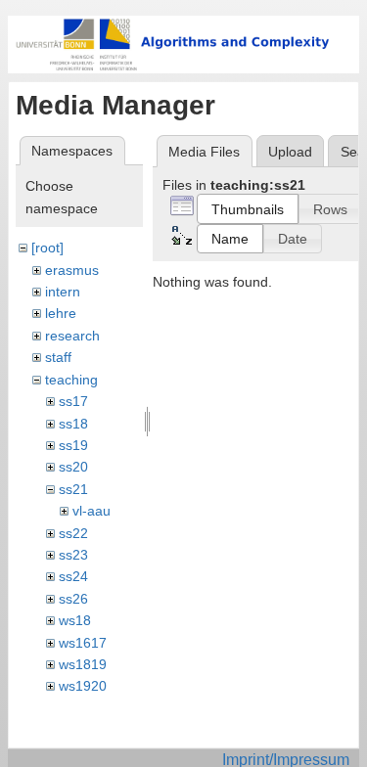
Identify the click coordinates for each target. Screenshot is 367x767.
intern (62, 291)
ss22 (73, 533)
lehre (60, 313)
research (72, 335)
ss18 (73, 423)
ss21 (73, 489)
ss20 (73, 466)
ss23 (73, 555)
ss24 (73, 576)
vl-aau (91, 511)
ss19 (73, 445)
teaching (71, 379)
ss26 (73, 599)
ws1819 (83, 664)
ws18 (75, 620)
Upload (290, 151)
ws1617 (83, 643)
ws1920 (83, 686)
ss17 (73, 401)
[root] (47, 247)
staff (58, 357)
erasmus (72, 270)
